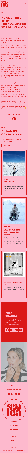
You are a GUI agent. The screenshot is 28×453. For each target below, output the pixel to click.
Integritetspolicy (7, 450)
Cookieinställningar (19, 450)
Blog (2, 13)
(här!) (15, 96)
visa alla (6, 145)
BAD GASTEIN (9, 182)
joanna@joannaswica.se (14, 389)
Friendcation (11, 13)
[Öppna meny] (26, 4)
